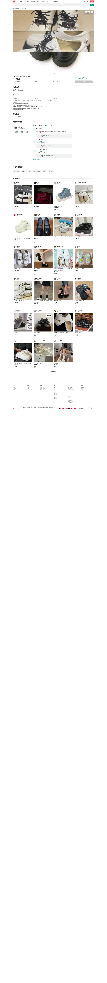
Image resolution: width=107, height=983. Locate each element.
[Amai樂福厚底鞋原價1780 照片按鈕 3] (53, 63)
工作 (54, 397)
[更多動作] (92, 12)
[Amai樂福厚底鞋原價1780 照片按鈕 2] (53, 41)
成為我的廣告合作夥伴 (44, 407)
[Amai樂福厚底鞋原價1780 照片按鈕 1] (53, 20)
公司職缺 (38, 407)
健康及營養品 (70, 396)
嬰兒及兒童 (42, 389)
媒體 (31, 407)
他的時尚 (28, 387)
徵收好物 (55, 389)
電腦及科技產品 (70, 387)
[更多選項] (14, 211)
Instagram (14, 388)
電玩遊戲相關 (70, 400)
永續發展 (34, 407)
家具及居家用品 (43, 387)
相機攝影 (82, 387)
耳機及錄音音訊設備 (71, 389)
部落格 (14, 389)
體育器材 (82, 388)
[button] (24, 129)
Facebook (14, 387)
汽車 (54, 392)
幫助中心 (24, 407)
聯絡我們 (28, 407)
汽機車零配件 (56, 393)
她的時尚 (28, 388)
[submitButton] (92, 5)
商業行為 (24, 408)
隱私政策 (53, 407)
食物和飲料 (69, 397)
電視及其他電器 (43, 388)
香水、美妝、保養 (30, 389)
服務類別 (55, 398)
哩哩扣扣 (55, 387)
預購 (54, 388)
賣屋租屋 (55, 394)
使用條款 (50, 407)
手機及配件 (69, 388)
